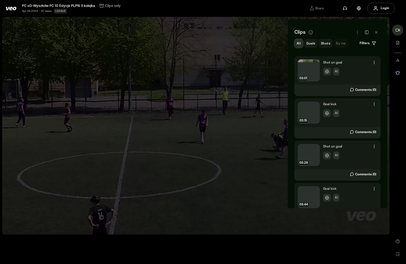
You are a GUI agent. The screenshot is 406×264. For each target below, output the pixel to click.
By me (341, 43)
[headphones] (344, 8)
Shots (325, 43)
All (299, 43)
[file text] (397, 42)
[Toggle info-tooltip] (311, 32)
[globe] (358, 8)
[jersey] (397, 72)
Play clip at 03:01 (337, 75)
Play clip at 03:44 (338, 202)
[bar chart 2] (397, 60)
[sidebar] (366, 32)
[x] (376, 32)
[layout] (397, 254)
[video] (397, 30)
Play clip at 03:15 (337, 118)
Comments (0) (365, 90)
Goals (310, 43)
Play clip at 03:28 (337, 160)
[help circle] (397, 241)
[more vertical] (374, 62)
